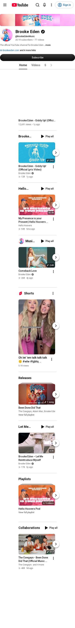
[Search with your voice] (44, 4)
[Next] (55, 152)
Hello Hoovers (25, 225)
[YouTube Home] (20, 5)
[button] (51, 65)
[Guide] (5, 5)
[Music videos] (21, 241)
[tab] (23, 65)
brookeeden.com (10, 50)
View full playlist (26, 415)
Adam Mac (38, 411)
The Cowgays (25, 411)
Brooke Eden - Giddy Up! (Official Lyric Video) (37, 120)
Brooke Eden (24, 173)
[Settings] (51, 5)
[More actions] (53, 166)
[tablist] (37, 65)
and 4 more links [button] (28, 50)
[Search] (37, 5)
